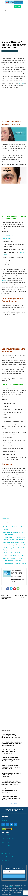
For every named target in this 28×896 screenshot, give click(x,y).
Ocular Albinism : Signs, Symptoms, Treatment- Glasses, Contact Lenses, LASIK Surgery (10, 736)
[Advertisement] (14, 26)
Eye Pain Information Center (11, 10)
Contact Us (4, 820)
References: (5, 518)
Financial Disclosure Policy (8, 857)
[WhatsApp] (18, 588)
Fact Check (17, 6)
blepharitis (4, 280)
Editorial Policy (5, 842)
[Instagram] (7, 824)
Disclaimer (16, 886)
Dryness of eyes (8, 235)
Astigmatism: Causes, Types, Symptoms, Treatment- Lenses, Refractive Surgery (10, 767)
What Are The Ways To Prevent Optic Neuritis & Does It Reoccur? (6, 597)
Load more (13, 803)
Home (2, 10)
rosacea (21, 83)
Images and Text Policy (7, 838)
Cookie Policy (5, 860)
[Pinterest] (14, 588)
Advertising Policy (6, 853)
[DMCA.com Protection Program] (6, 829)
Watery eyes (7, 238)
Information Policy (6, 846)
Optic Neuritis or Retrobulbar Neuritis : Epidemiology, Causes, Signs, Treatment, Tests (10, 759)
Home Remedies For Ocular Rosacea (14, 563)
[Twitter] (11, 588)
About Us (3, 818)
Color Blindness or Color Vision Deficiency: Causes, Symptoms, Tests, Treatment (10, 790)
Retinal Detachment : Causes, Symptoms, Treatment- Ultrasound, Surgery (10, 751)
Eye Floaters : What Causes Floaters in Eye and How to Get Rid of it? (10, 798)
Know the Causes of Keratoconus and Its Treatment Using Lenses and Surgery (11, 775)
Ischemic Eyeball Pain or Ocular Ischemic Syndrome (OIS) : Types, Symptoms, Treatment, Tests (11, 782)
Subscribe (14, 876)
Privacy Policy (5, 834)
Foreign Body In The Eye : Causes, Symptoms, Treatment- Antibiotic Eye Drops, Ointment (11, 743)
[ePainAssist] (14, 2)
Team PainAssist (12, 54)
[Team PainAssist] (7, 576)
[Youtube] (15, 824)
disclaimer (15, 577)
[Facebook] (7, 588)
